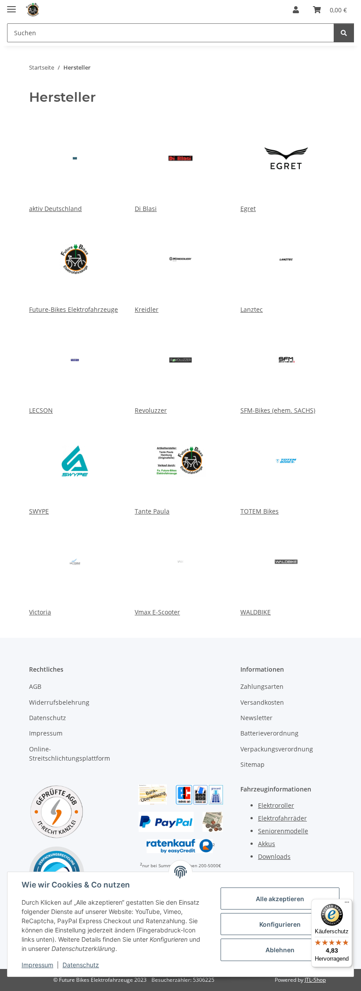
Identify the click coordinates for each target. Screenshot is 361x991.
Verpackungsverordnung (276, 749)
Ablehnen (280, 950)
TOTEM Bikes (259, 511)
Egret (248, 208)
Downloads (274, 856)
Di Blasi (146, 208)
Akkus (266, 843)
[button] (296, 9)
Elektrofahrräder (282, 818)
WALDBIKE (255, 612)
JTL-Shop (315, 980)
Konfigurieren (280, 924)
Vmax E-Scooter (157, 612)
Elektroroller (276, 805)
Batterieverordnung (269, 733)
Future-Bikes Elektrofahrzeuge (73, 309)
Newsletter (256, 718)
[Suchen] (344, 32)
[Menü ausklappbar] (11, 5)
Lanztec (251, 309)
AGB (35, 686)
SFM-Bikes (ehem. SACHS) (277, 410)
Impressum (37, 965)
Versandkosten (262, 702)
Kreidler (146, 309)
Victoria (40, 612)
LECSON (41, 410)
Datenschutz (81, 965)
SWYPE (39, 511)
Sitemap (252, 764)
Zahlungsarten (262, 686)
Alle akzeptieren (280, 898)
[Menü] (347, 904)
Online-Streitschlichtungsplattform (69, 753)
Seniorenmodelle (283, 831)
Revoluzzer (151, 410)
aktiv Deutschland (55, 208)
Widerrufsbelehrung (59, 702)
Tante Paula (152, 511)
